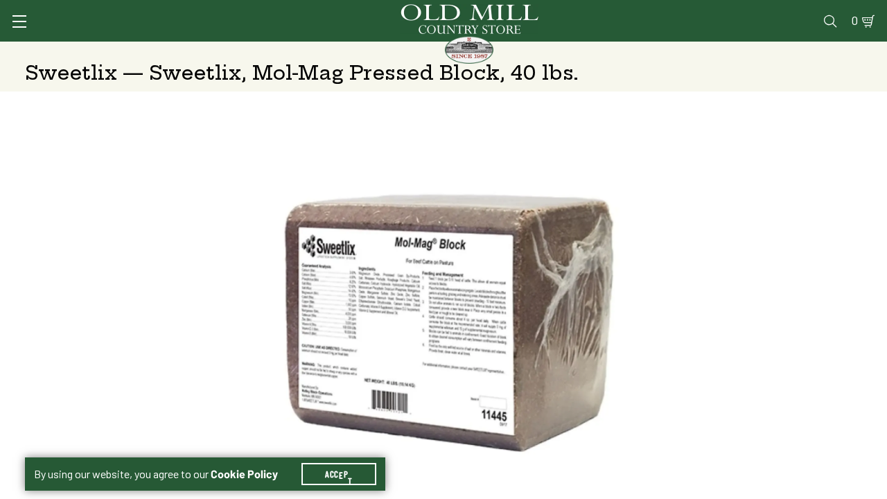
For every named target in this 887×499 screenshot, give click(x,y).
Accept (339, 474)
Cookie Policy (244, 474)
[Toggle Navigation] (19, 21)
